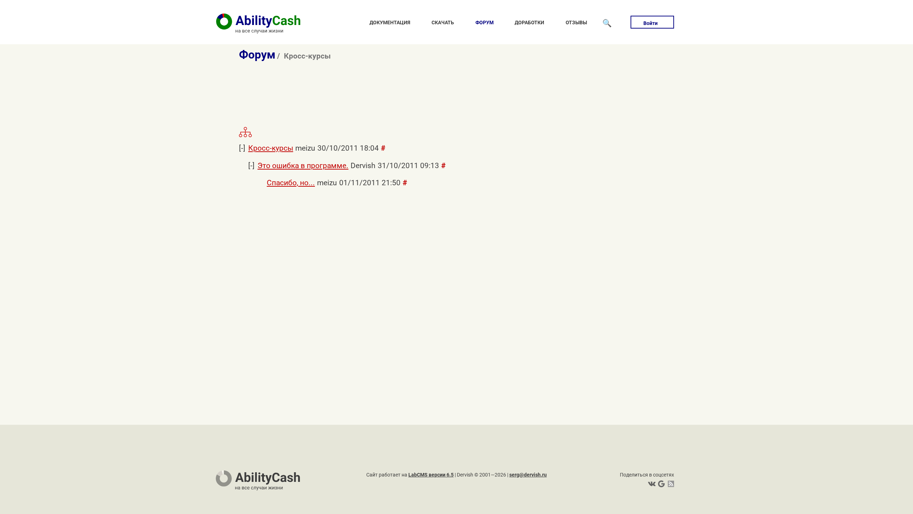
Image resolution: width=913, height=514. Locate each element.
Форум (484, 22)
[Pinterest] (660, 483)
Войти (650, 23)
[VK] (651, 483)
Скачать (443, 22)
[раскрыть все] (245, 136)
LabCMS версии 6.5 (431, 475)
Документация (389, 22)
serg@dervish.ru (528, 475)
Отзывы (576, 22)
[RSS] (669, 483)
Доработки (529, 22)
